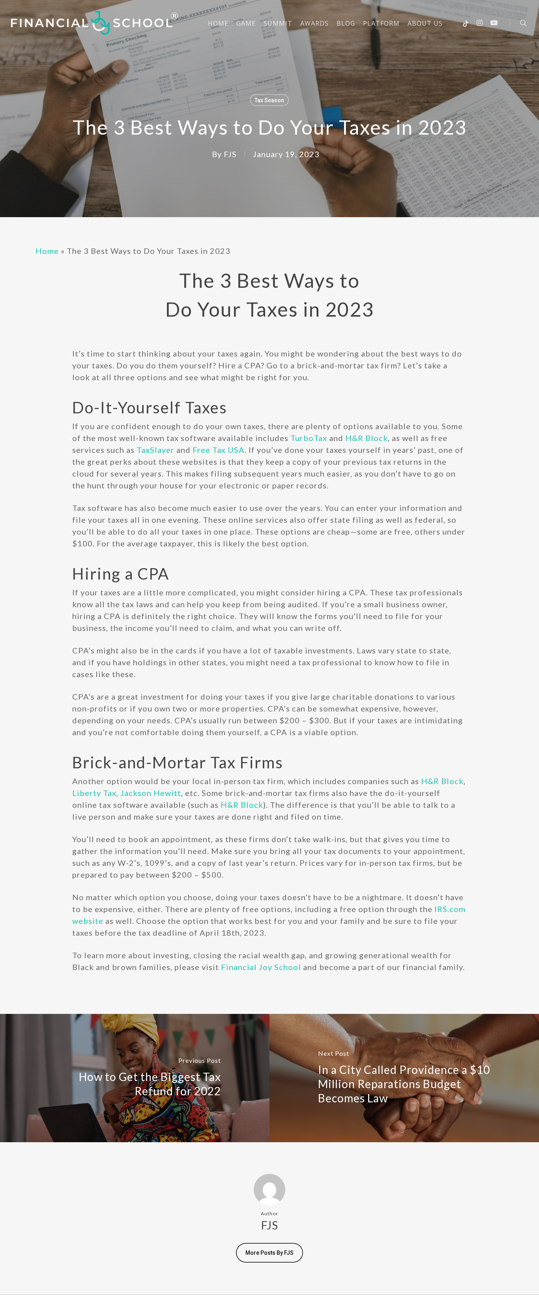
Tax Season (269, 100)
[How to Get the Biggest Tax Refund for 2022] (135, 1078)
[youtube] (494, 23)
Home (47, 250)
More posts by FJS (269, 1253)
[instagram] (480, 23)
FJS (230, 154)
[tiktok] (466, 23)
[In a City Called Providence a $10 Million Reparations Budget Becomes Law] (404, 1078)
